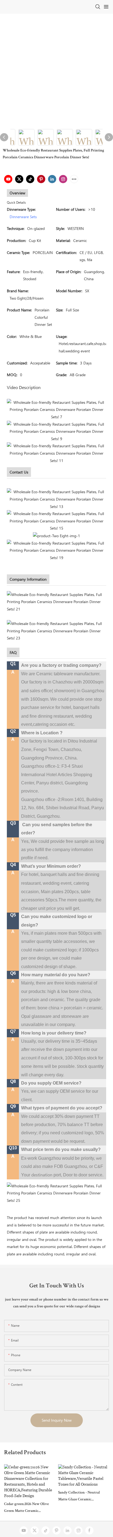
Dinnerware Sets (23, 216)
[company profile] (56, 601)
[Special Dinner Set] (56, 535)
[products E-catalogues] (56, 520)
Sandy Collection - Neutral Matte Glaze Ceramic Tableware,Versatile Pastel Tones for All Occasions (79, 1497)
